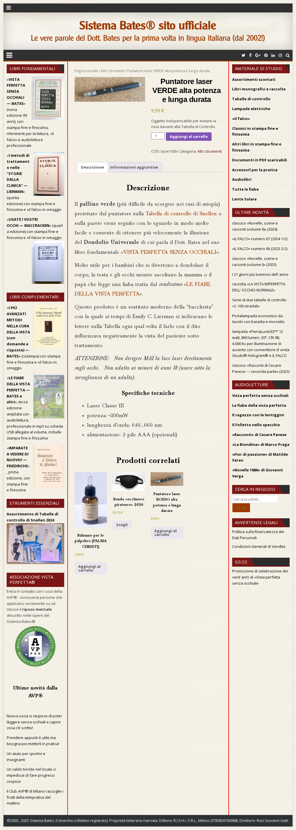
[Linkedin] (273, 55)
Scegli (122, 524)
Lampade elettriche (251, 108)
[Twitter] (243, 55)
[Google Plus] (257, 55)
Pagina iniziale (86, 70)
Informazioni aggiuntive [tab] (134, 167)
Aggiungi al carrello (189, 136)
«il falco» (241, 118)
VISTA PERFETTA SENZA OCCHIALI (169, 252)
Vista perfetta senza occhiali (260, 395)
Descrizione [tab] (92, 167)
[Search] (288, 55)
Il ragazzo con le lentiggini (258, 414)
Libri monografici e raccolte (259, 89)
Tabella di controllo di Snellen (181, 214)
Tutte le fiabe (245, 189)
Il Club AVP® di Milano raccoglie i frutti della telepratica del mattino (35, 797)
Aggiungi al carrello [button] (89, 568)
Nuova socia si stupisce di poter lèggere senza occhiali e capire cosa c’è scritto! (34, 722)
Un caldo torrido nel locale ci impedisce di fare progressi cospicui (31, 775)
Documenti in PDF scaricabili (259, 160)
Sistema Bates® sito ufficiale (147, 25)
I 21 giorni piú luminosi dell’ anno (260, 274)
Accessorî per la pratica (255, 169)
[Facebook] (250, 55)
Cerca (241, 507)
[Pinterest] (266, 55)
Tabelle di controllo (251, 98)
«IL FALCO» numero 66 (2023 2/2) (259, 248)
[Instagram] (280, 55)
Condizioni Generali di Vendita (258, 546)
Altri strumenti (112, 70)
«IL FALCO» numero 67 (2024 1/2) (259, 238)
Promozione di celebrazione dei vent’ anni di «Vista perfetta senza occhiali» (260, 577)
